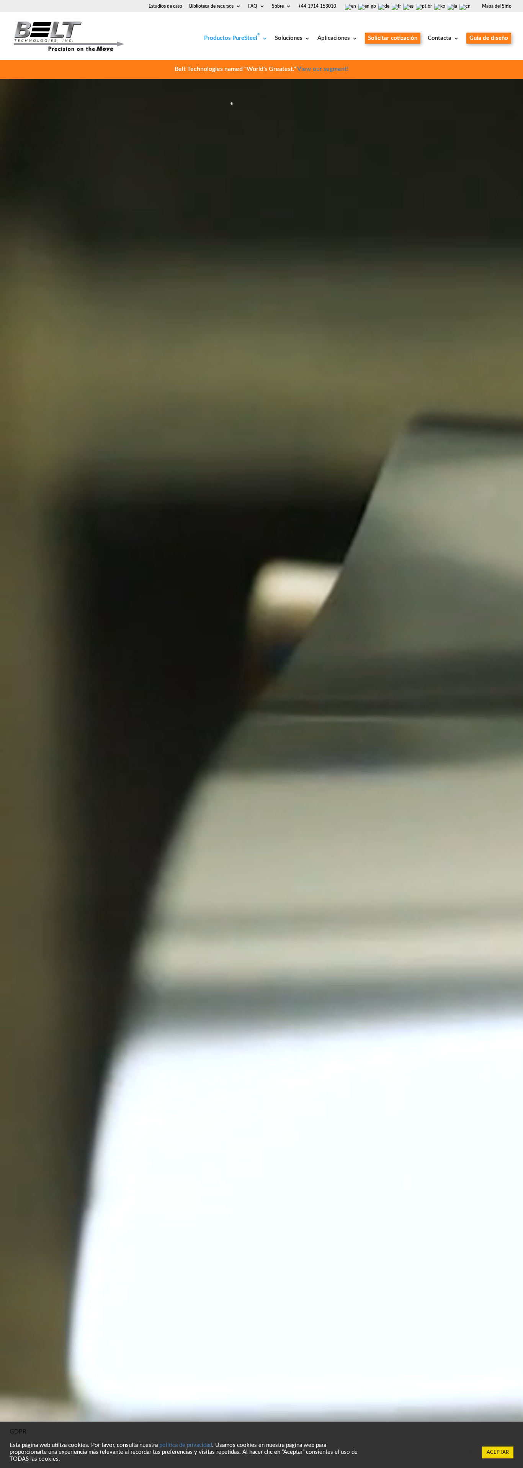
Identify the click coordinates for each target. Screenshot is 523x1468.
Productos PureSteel (232, 38)
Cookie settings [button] (456, 1452)
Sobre (278, 6)
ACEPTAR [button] (498, 1452)
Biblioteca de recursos (211, 6)
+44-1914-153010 (317, 6)
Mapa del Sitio (497, 6)
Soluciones (288, 38)
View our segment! (322, 69)
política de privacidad (185, 1445)
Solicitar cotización (392, 38)
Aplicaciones (333, 38)
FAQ (252, 6)
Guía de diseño (488, 38)
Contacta (439, 38)
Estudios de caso (165, 6)
